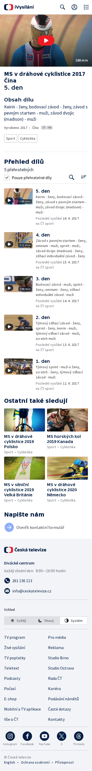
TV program (14, 637)
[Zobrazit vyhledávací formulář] (62, 7)
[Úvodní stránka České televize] (25, 550)
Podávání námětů (63, 698)
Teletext (11, 668)
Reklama (56, 647)
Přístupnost (64, 762)
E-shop (10, 698)
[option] (18, 620)
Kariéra (54, 688)
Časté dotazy (59, 709)
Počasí (10, 688)
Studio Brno (58, 657)
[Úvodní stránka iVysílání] (19, 7)
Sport (10, 138)
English (9, 762)
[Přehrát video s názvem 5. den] (46, 40)
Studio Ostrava (61, 668)
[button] (46, 41)
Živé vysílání (14, 647)
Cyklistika (27, 138)
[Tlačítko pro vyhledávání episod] (71, 177)
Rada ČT (55, 678)
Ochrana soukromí (35, 762)
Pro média (57, 637)
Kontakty (56, 719)
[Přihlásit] (74, 7)
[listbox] (46, 620)
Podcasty (12, 678)
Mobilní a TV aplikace (22, 709)
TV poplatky (14, 657)
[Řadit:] (83, 177)
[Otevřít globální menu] (86, 7)
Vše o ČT (11, 719)
